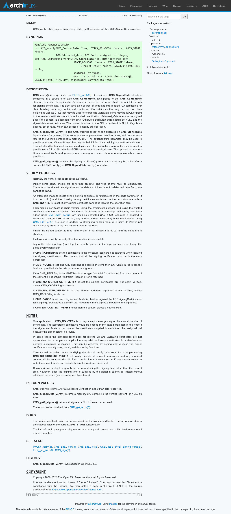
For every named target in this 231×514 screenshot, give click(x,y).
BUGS (31, 415)
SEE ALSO (34, 441)
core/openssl (159, 32)
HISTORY (33, 458)
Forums (152, 5)
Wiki (165, 5)
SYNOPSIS (34, 37)
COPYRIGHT (36, 471)
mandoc (113, 503)
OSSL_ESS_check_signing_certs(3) (120, 446)
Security (192, 5)
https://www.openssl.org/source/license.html (77, 489)
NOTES (32, 315)
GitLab (177, 5)
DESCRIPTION (37, 89)
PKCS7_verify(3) (81, 95)
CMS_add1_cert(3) (60, 214)
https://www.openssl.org (165, 46)
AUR (205, 5)
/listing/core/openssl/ (163, 61)
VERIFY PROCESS (40, 173)
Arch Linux (20, 5)
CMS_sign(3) (62, 450)
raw (170, 73)
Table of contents (159, 67)
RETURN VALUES (40, 383)
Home (121, 5)
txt (165, 73)
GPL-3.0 (70, 509)
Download (219, 5)
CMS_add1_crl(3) (43, 221)
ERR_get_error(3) (80, 407)
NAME (31, 23)
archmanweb (94, 503)
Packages (136, 5)
